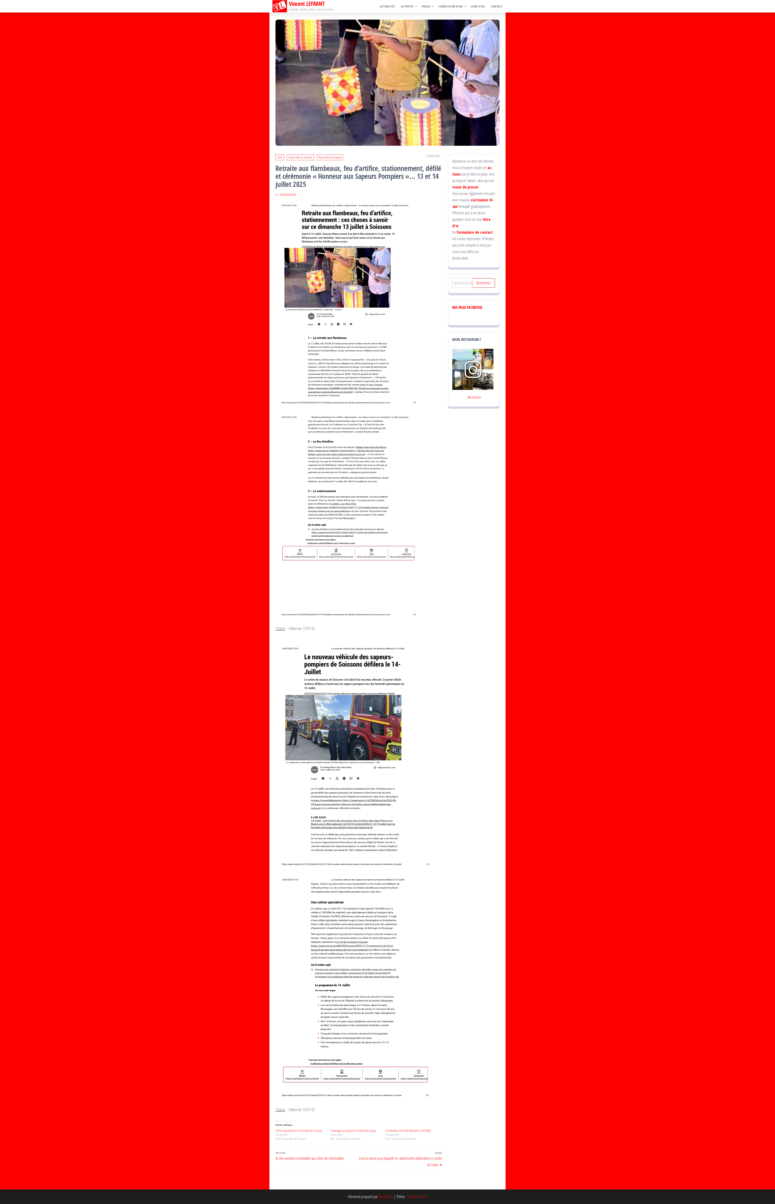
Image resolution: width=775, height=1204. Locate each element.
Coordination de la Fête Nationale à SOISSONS (408, 1131)
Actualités (387, 6)
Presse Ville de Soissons (330, 157)
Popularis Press (417, 1196)
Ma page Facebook (467, 307)
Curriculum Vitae (451, 6)
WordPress (385, 1196)
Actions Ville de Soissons (300, 157)
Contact (497, 6)
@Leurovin (474, 397)
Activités (407, 6)
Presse (426, 6)
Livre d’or (478, 6)
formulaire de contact (475, 232)
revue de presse (465, 187)
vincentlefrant (288, 195)
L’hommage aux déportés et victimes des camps (353, 1131)
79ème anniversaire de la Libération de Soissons (298, 1131)
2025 (279, 157)
